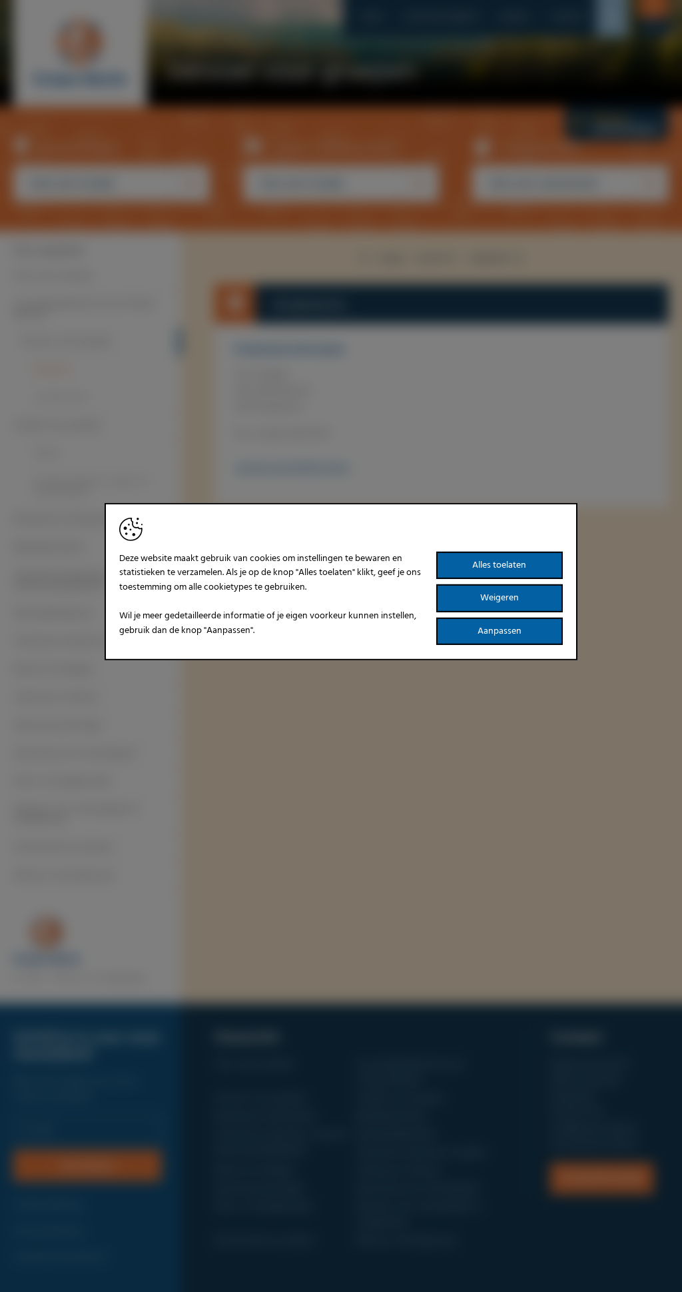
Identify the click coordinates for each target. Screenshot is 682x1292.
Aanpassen (499, 631)
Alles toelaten (499, 564)
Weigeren (499, 598)
